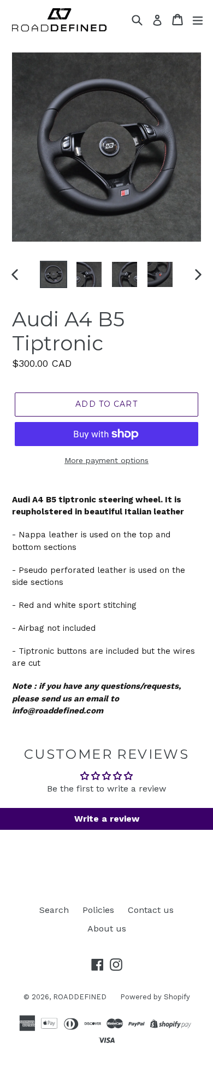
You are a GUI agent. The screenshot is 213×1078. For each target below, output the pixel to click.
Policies (98, 910)
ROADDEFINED (79, 997)
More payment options (106, 460)
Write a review (106, 818)
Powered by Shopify (155, 997)
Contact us (151, 910)
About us (106, 928)
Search (54, 910)
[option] (53, 274)
